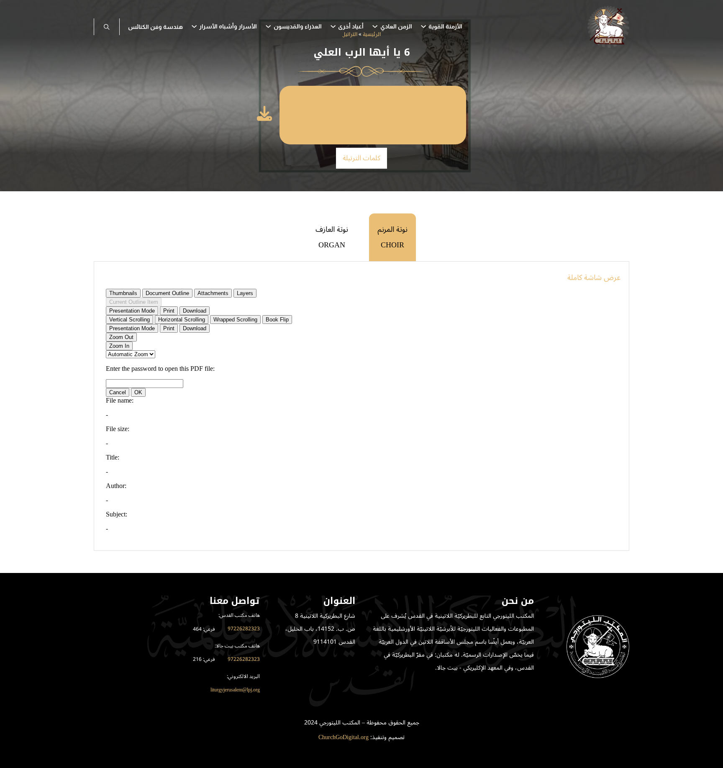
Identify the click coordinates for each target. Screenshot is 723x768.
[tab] (392, 237)
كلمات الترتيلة (362, 158)
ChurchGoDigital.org (343, 737)
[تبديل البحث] (106, 26)
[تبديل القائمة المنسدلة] (423, 26)
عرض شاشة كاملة (593, 277)
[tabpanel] (361, 406)
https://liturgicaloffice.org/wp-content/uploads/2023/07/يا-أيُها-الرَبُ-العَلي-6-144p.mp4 (401, 115)
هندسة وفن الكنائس (155, 26)
